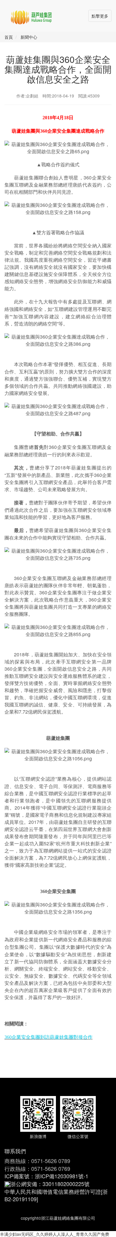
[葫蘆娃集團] (31, 15)
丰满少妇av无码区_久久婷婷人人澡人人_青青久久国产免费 (54, 1234)
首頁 (8, 37)
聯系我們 (15, 1151)
